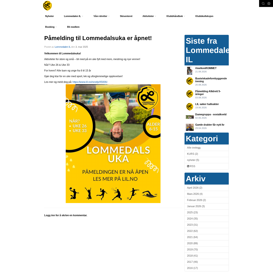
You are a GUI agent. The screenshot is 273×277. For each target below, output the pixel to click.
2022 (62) (192, 231)
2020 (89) (192, 243)
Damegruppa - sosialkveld (211, 114)
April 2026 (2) (194, 187)
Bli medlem (73, 26)
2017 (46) (192, 262)
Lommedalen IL (62, 46)
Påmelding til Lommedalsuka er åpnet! (98, 38)
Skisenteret (126, 16)
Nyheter (49, 16)
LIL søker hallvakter (207, 104)
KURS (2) (192, 154)
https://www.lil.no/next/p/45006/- (90, 82)
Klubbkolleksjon (204, 16)
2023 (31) (192, 224)
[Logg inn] (269, 3)
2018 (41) (192, 255)
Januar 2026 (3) (196, 206)
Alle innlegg (193, 147)
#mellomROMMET (206, 68)
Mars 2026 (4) (195, 194)
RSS (192, 166)
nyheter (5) (193, 160)
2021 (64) (192, 237)
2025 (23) (192, 212)
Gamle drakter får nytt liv (209, 124)
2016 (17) (192, 268)
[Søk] (263, 3)
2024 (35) (192, 218)
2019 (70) (192, 249)
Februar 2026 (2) (196, 200)
